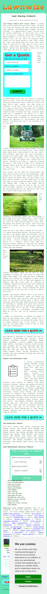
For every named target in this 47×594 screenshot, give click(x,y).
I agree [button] (28, 577)
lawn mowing (39, 441)
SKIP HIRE (17, 528)
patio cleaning (28, 534)
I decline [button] (28, 581)
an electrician (16, 526)
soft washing (36, 513)
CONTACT (35, 12)
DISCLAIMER (41, 12)
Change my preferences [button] (28, 586)
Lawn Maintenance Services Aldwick (18, 447)
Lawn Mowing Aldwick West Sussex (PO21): (19, 23)
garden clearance (33, 524)
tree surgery (39, 515)
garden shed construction (30, 530)
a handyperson (18, 517)
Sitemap (5, 576)
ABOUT (29, 12)
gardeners (6, 536)
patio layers (39, 517)
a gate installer (16, 515)
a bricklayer (17, 532)
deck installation (19, 523)
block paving (36, 521)
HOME (25, 12)
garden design (38, 526)
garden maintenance (22, 519)
